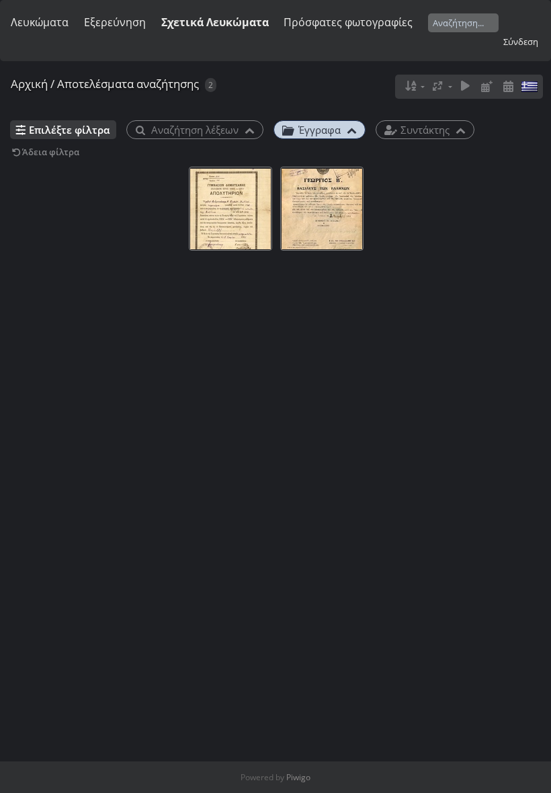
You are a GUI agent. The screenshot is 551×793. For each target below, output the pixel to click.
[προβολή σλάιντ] (466, 86)
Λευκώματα (40, 22)
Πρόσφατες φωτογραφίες (348, 22)
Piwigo (298, 777)
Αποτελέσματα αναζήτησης (128, 83)
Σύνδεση (520, 42)
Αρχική (29, 83)
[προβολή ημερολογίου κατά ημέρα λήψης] (508, 86)
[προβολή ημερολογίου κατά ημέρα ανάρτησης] (486, 86)
